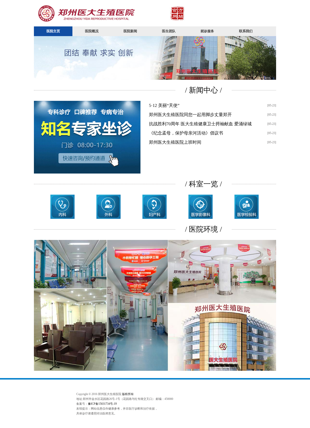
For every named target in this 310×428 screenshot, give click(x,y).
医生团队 (169, 31)
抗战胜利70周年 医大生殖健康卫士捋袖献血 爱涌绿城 (200, 123)
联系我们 (246, 31)
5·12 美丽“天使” (164, 105)
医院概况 (92, 31)
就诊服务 (207, 31)
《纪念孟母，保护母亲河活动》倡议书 (186, 133)
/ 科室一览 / (203, 184)
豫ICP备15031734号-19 (102, 403)
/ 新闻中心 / (203, 90)
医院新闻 (130, 31)
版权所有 (128, 394)
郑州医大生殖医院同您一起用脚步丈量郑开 (190, 114)
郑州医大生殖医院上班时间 (175, 142)
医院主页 (53, 31)
